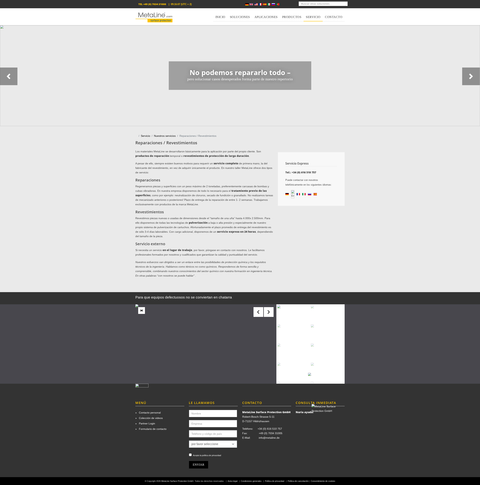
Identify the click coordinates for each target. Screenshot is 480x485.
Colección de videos (150, 418)
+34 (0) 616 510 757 (270, 428)
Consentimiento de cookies (323, 481)
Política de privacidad (274, 481)
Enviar (198, 464)
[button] (269, 312)
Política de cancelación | (299, 481)
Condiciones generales (251, 481)
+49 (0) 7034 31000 (154, 4)
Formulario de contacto (152, 428)
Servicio (145, 135)
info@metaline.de (269, 437)
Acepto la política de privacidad (207, 455)
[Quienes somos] (159, 389)
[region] (240, 75)
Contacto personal (149, 412)
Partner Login (146, 423)
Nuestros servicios (165, 135)
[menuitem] (220, 14)
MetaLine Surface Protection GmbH (177, 481)
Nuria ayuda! (305, 412)
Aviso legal (232, 481)
